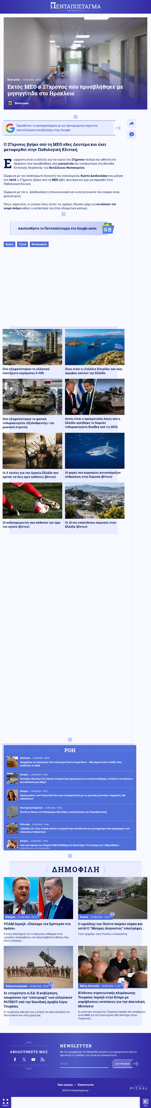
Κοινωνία (13, 79)
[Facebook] (15, 1059)
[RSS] (42, 1059)
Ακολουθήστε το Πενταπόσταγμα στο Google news (57, 228)
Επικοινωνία (86, 1084)
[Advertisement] (63, 291)
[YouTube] (33, 1059)
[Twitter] (24, 1059)
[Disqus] (63, 591)
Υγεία (22, 244)
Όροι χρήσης (65, 1084)
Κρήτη (9, 244)
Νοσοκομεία (39, 244)
